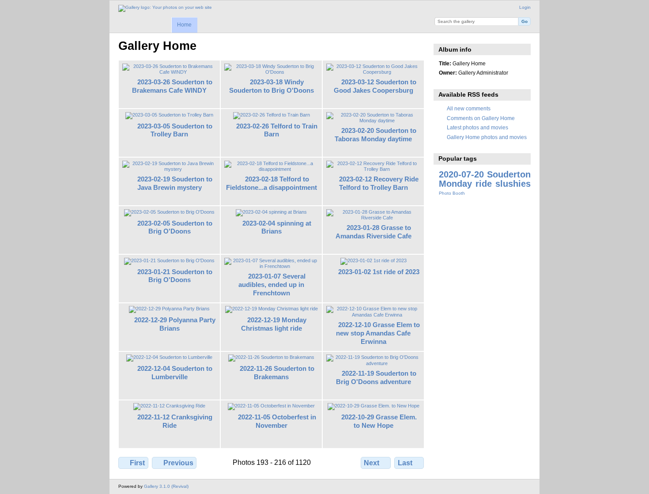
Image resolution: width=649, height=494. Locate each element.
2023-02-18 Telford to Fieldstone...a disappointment (271, 183)
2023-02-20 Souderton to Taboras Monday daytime (375, 135)
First (137, 463)
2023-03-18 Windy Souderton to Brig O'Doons (271, 86)
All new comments (469, 108)
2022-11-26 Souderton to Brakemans (277, 373)
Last (405, 463)
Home (184, 25)
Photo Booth (452, 193)
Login (525, 7)
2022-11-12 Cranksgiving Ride (174, 421)
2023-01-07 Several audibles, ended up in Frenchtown (272, 284)
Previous (178, 463)
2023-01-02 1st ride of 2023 (378, 271)
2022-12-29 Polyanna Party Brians (174, 324)
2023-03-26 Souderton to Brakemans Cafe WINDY (172, 86)
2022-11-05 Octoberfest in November (277, 421)
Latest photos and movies (477, 127)
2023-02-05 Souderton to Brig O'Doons (174, 227)
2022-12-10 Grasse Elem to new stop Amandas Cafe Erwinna (378, 333)
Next (371, 463)
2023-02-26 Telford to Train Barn (276, 130)
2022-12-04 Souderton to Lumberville (174, 373)
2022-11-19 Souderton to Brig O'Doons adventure (376, 377)
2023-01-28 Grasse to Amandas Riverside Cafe (373, 232)
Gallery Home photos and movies (487, 137)
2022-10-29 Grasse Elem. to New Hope (379, 421)
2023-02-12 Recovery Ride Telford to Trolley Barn (379, 183)
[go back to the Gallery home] (165, 8)
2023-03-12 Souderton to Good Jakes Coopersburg (375, 86)
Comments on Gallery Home (481, 118)
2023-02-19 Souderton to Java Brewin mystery (175, 183)
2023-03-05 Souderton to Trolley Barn (174, 130)
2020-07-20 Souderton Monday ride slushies (485, 179)
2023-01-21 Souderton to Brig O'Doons (174, 276)
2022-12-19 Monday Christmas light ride (274, 324)
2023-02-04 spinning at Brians (276, 227)
